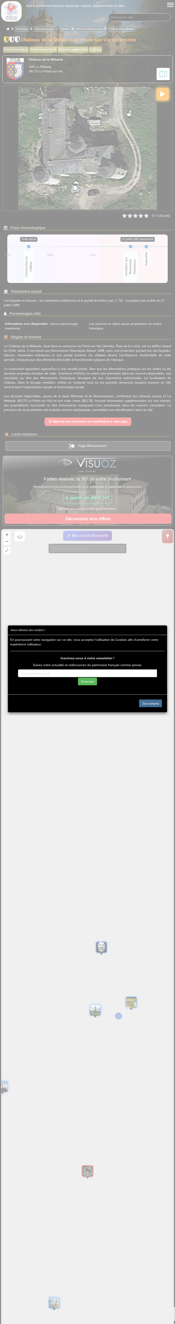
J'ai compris (150, 703)
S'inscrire (87, 681)
